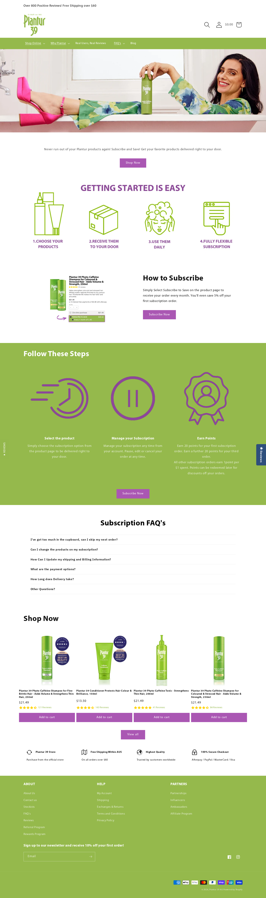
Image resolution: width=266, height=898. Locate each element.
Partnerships (178, 793)
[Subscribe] (90, 856)
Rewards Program (35, 834)
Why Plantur (58, 43)
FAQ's (117, 43)
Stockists (29, 807)
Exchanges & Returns (110, 807)
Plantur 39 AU (216, 890)
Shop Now (133, 162)
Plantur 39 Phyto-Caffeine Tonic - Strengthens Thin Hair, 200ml (161, 692)
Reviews (29, 820)
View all (133, 734)
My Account (104, 793)
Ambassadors (178, 807)
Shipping (103, 800)
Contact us (30, 800)
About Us (29, 793)
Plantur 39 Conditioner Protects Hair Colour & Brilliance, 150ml (104, 692)
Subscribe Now (159, 314)
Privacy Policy (105, 820)
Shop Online (33, 43)
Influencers (177, 800)
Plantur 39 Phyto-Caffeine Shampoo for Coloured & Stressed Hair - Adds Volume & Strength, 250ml (216, 694)
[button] (207, 25)
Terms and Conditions (111, 813)
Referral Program (34, 827)
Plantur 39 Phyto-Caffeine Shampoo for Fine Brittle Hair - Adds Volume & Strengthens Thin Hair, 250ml (46, 694)
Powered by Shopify (232, 890)
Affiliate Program (181, 813)
